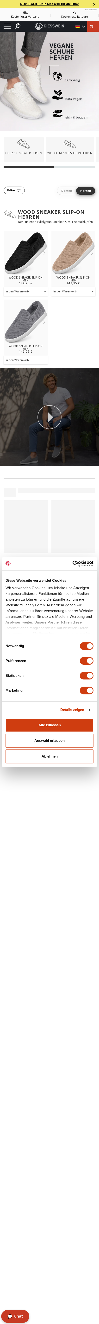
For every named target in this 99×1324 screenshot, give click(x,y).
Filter (11, 190)
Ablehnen (50, 756)
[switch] (86, 661)
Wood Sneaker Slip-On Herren (51, 214)
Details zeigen (72, 710)
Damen (66, 191)
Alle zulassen (49, 725)
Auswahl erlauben (49, 740)
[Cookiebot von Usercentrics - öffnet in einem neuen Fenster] (72, 563)
